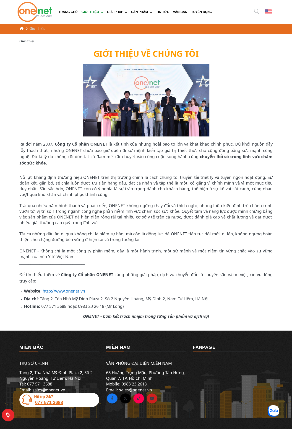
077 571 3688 (49, 402)
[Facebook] (112, 398)
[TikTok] (138, 398)
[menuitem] (68, 12)
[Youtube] (152, 398)
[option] (268, 11)
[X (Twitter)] (125, 398)
